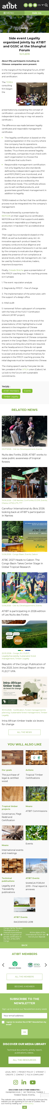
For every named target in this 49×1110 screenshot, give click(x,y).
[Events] (36, 833)
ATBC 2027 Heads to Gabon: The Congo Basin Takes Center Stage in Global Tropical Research (22, 563)
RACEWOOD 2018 (23, 922)
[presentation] (3, 965)
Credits (9, 1075)
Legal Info (10, 1072)
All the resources (24, 1060)
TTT (20, 503)
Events (27, 391)
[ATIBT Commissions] (36, 794)
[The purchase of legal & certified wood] (12, 758)
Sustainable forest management (25, 712)
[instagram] (15, 1084)
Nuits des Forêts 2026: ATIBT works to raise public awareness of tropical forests (24, 458)
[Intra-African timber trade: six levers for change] (24, 692)
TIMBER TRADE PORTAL (24, 1095)
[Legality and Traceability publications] (12, 866)
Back (24, 945)
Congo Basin (18, 554)
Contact (20, 1075)
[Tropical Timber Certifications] (36, 758)
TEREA (9, 82)
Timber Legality (11, 397)
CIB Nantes (18, 500)
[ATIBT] (9, 5)
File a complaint (35, 1075)
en (39, 5)
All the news (24, 732)
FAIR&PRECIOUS (13, 1092)
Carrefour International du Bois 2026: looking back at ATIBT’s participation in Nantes (23, 512)
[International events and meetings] (12, 833)
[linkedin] (24, 1084)
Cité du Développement (24, 449)
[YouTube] (33, 1084)
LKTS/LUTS (13, 503)
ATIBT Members (11, 391)
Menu (10, 13)
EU (21, 653)
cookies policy (28, 1103)
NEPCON (6, 216)
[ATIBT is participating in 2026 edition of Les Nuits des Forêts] (24, 587)
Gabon (35, 554)
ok (24, 1107)
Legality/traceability (10, 656)
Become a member (24, 986)
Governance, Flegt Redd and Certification (11, 817)
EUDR (37, 500)
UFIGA (25, 369)
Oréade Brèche (16, 270)
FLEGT (26, 653)
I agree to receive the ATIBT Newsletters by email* (26, 1023)
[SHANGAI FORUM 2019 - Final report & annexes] (36, 866)
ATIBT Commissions (36, 811)
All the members (24, 977)
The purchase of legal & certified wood (10, 778)
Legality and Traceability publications (8, 889)
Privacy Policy (25, 1072)
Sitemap (40, 1072)
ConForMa (29, 500)
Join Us (36, 13)
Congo (16, 653)
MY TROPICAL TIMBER (33, 1092)
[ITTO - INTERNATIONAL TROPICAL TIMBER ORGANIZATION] (34, 965)
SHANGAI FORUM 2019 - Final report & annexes (36, 886)
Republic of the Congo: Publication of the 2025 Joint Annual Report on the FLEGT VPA (23, 668)
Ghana (5, 503)
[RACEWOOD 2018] (24, 905)
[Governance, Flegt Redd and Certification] (12, 794)
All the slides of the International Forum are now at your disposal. (35, 934)
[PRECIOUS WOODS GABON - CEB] (15, 965)
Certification (18, 710)
